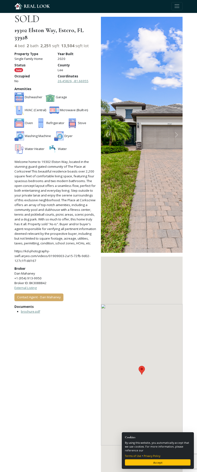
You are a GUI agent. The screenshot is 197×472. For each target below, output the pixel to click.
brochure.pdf (30, 311)
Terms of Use (133, 456)
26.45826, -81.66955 (73, 81)
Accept (157, 462)
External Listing (25, 288)
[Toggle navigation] (177, 6)
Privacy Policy (152, 456)
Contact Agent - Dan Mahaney (39, 297)
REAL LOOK (36, 6)
